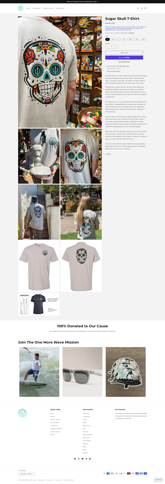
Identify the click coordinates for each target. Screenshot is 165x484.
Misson (85, 422)
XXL (130, 39)
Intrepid (85, 452)
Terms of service (58, 480)
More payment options (124, 61)
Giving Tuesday (55, 431)
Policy (84, 446)
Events (52, 434)
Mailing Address (87, 434)
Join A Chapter (54, 422)
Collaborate (86, 416)
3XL (143, 39)
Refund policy (41, 480)
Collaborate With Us (56, 428)
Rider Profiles (87, 440)
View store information (113, 71)
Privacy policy (49, 480)
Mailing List (86, 437)
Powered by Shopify (31, 480)
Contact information (68, 480)
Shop (51, 413)
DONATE (158, 480)
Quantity (107, 43)
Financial (85, 431)
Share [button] (109, 154)
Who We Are (86, 425)
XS (137, 39)
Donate (52, 416)
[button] (29, 8)
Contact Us (86, 413)
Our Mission (54, 425)
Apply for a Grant (55, 419)
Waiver (85, 449)
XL (124, 39)
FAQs (84, 428)
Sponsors (85, 443)
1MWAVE (24, 480)
